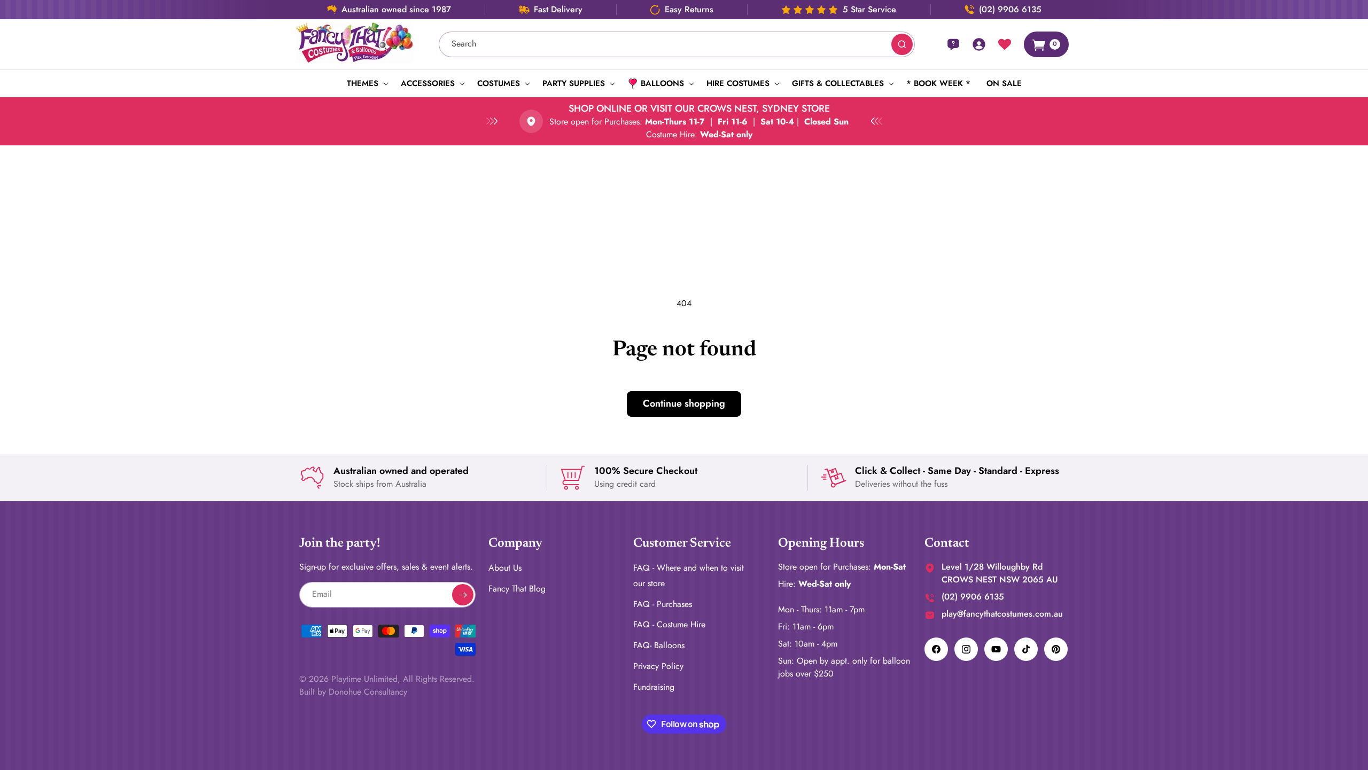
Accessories (428, 83)
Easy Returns (689, 9)
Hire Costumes (738, 83)
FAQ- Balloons (659, 645)
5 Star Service (869, 9)
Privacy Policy (658, 666)
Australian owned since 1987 (396, 9)
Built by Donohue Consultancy (353, 692)
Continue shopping (684, 403)
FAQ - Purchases (662, 604)
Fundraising (653, 687)
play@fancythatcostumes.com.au (1002, 614)
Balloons (662, 83)
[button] (366, 83)
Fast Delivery (558, 9)
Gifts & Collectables (838, 83)
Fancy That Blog (517, 588)
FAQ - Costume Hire (669, 624)
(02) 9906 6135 (1010, 9)
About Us (505, 568)
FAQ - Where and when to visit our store (688, 575)
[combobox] (677, 44)
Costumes (498, 83)
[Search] (902, 44)
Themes (362, 83)
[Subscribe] (462, 594)
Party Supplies (573, 83)
